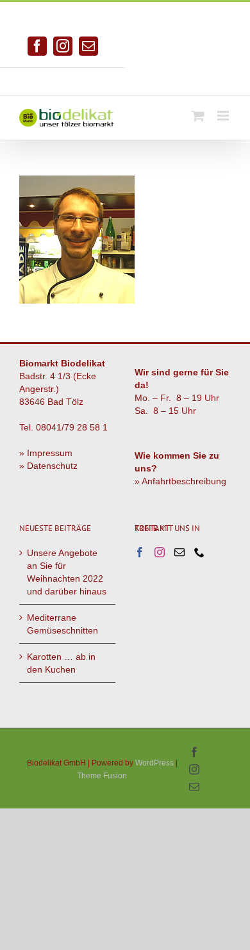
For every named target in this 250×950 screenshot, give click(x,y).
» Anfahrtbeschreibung (180, 481)
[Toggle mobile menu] (224, 115)
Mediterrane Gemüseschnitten (62, 623)
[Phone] (199, 552)
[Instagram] (159, 552)
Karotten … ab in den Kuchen (61, 663)
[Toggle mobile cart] (198, 115)
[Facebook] (140, 552)
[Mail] (179, 552)
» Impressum (45, 453)
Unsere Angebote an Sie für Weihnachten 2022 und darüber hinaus (66, 572)
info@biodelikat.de (188, 76)
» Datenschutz (48, 466)
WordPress (154, 762)
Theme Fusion (102, 775)
